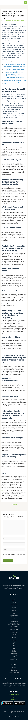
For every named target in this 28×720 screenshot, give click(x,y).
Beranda (14, 602)
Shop (14, 656)
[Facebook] (12, 716)
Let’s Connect (14, 697)
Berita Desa (14, 604)
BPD (14, 605)
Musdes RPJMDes (14, 629)
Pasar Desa (14, 632)
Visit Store (14, 696)
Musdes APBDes (14, 621)
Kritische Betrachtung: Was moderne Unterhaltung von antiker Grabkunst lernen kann (14, 77)
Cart (14, 609)
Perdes (14, 637)
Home (14, 613)
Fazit (5, 83)
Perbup (14, 634)
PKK (14, 643)
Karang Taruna (14, 615)
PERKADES (14, 640)
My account (14, 631)
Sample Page (14, 655)
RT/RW (14, 651)
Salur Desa (14, 653)
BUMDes (14, 607)
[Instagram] (18, 716)
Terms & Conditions (14, 672)
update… (3, 490)
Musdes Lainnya (14, 623)
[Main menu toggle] (25, 2)
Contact (14, 612)
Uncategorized (15, 20)
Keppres (14, 618)
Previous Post (14, 504)
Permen (14, 642)
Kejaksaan (14, 617)
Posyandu (14, 645)
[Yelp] (9, 716)
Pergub (14, 639)
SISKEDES (14, 658)
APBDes (14, 601)
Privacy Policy (14, 667)
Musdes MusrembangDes (14, 624)
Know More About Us (14, 694)
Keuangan (14, 620)
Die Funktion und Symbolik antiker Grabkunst (14, 64)
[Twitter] (15, 716)
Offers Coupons (14, 670)
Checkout (14, 610)
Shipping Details (14, 669)
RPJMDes (14, 650)
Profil (14, 647)
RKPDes (14, 648)
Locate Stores (14, 699)
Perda (14, 636)
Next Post (14, 508)
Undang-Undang (14, 659)
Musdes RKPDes (14, 626)
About (14, 599)
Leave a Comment (6, 20)
